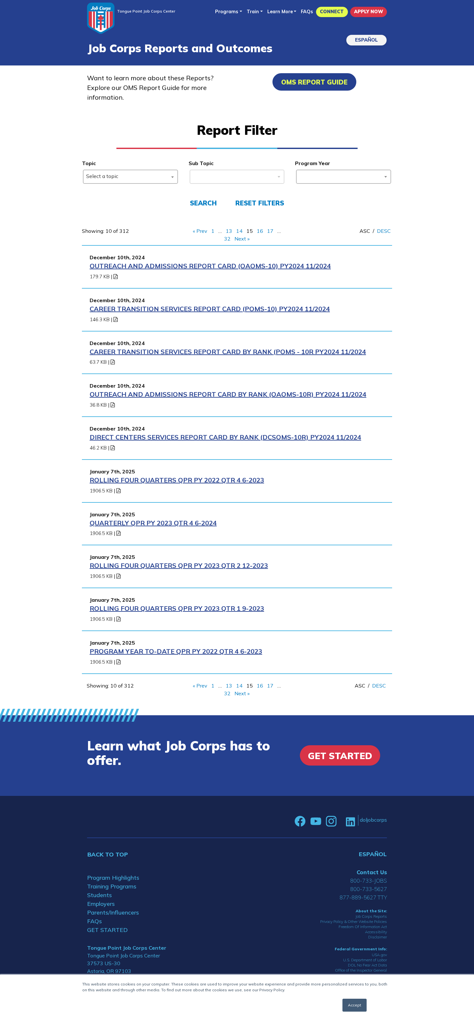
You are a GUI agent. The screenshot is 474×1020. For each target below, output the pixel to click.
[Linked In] (350, 821)
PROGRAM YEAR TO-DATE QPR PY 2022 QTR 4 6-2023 (176, 651)
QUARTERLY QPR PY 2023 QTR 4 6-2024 (153, 523)
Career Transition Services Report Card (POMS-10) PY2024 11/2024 (210, 309)
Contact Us (372, 872)
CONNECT (332, 12)
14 (239, 231)
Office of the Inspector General (361, 970)
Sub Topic (201, 163)
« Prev (200, 231)
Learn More (280, 12)
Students (99, 895)
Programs (226, 12)
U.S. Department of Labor (365, 959)
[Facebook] (300, 821)
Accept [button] (354, 1005)
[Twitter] (341, 821)
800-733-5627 (368, 889)
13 (229, 231)
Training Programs (111, 886)
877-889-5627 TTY (363, 897)
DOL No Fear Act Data (367, 965)
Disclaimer (377, 937)
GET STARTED (107, 930)
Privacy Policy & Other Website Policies (353, 921)
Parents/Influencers (113, 912)
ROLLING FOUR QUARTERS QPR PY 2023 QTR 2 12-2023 (179, 565)
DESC (384, 231)
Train (253, 12)
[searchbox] (300, 175)
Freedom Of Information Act (363, 926)
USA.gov (379, 954)
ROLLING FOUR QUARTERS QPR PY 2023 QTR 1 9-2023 (177, 608)
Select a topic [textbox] (102, 176)
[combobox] (130, 177)
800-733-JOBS (368, 880)
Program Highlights (113, 877)
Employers (101, 903)
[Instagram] (331, 821)
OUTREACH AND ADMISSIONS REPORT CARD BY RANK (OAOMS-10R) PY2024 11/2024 (228, 394)
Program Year (312, 163)
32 (227, 238)
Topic (89, 163)
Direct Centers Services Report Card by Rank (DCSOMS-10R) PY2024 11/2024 (225, 437)
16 (260, 231)
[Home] (100, 18)
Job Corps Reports (371, 916)
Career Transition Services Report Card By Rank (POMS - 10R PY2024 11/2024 (228, 352)
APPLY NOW (368, 12)
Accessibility (376, 931)
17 (270, 231)
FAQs (307, 12)
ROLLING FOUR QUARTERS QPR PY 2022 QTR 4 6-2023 (177, 480)
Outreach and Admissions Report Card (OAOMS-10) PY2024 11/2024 (210, 266)
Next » (242, 238)
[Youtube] (316, 821)
